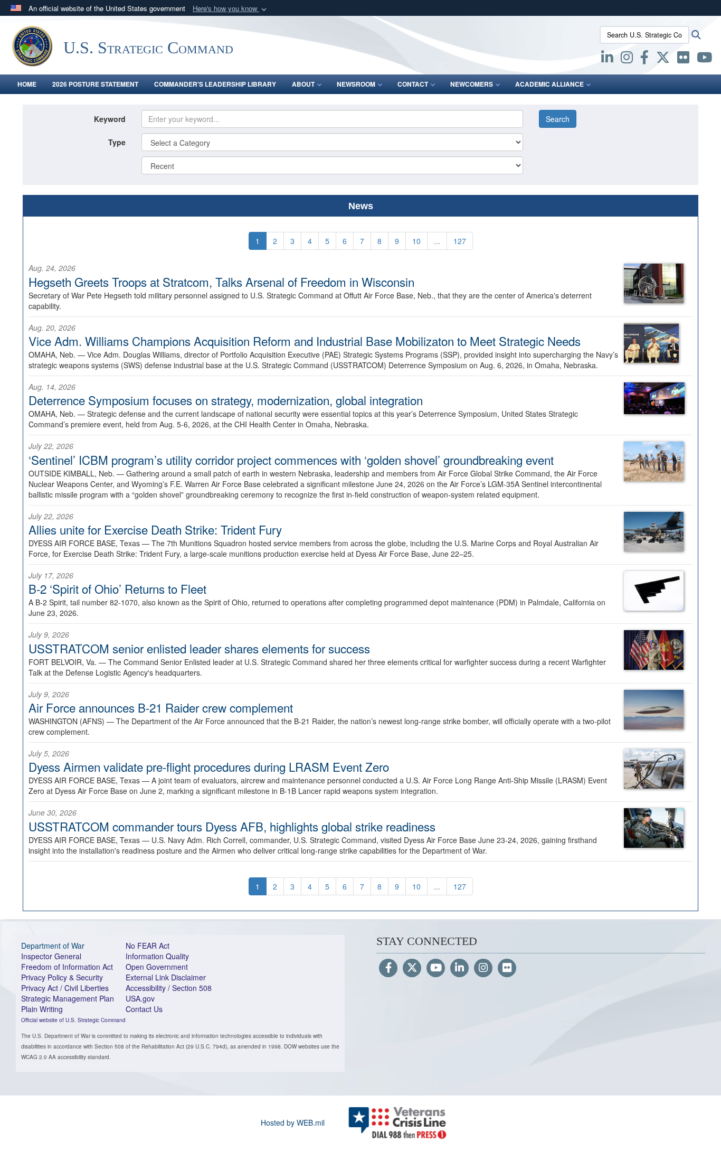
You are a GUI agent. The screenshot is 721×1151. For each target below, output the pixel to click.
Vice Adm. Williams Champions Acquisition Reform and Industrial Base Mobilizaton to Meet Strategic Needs (305, 340)
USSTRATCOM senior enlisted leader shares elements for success (199, 648)
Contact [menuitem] (412, 84)
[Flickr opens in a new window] (683, 59)
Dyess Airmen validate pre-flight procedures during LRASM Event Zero (209, 766)
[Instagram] (483, 968)
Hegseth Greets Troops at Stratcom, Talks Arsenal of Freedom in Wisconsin (221, 281)
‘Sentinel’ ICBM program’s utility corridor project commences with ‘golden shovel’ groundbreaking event (291, 459)
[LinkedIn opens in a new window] (607, 59)
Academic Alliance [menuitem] (549, 84)
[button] (231, 8)
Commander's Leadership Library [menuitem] (215, 84)
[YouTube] (435, 968)
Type (117, 142)
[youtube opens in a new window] (704, 59)
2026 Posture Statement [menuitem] (95, 84)
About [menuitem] (303, 84)
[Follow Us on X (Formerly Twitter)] (412, 968)
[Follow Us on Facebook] (388, 968)
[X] (663, 59)
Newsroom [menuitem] (356, 84)
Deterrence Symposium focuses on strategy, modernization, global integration (226, 399)
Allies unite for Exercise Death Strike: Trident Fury (155, 529)
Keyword (110, 119)
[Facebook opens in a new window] (644, 59)
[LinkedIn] (459, 968)
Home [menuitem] (26, 84)
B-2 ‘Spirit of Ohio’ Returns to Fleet (117, 588)
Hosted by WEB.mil (293, 1122)
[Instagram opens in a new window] (627, 59)
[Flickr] (507, 968)
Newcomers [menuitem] (471, 84)
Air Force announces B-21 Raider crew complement (161, 707)
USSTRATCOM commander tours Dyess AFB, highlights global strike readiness (232, 826)
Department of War (52, 945)
